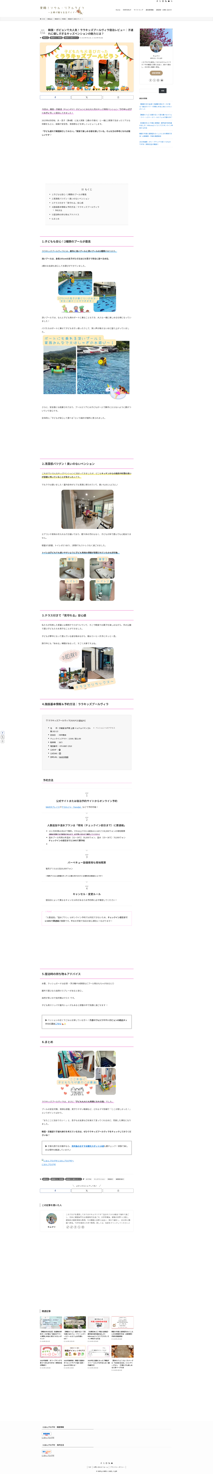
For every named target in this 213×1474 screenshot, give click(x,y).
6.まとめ (55, 218)
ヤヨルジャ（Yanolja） (72, 806)
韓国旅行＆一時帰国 (56, 38)
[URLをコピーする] (118, 97)
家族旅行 (110, 1179)
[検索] (171, 1)
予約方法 (58, 210)
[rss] (165, 1)
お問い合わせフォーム (101, 1467)
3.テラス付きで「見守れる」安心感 (67, 202)
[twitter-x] (160, 1)
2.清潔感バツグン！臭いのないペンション (70, 198)
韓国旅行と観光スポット (71, 38)
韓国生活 (45, 38)
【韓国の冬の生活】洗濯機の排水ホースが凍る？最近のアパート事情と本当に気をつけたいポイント (155, 106)
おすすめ (88, 1179)
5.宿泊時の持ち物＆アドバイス (65, 214)
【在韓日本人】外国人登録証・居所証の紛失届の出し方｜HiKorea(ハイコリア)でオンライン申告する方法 (156, 125)
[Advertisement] (87, 160)
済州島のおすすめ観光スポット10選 (88, 1146)
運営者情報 (156, 73)
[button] (55, 97)
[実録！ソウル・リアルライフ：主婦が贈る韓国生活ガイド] (62, 9)
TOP (89, 1467)
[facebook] (157, 1)
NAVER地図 (63, 757)
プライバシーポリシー (117, 1467)
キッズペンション (99, 1179)
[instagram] (163, 1)
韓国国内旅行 (120, 1179)
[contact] (168, 1)
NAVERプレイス (53, 806)
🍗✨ (60, 1023)
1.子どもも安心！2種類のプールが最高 (69, 194)
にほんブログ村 (49, 1164)
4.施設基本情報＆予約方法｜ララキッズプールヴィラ (75, 206)
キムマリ (52, 1227)
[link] (67, 1227)
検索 (162, 91)
